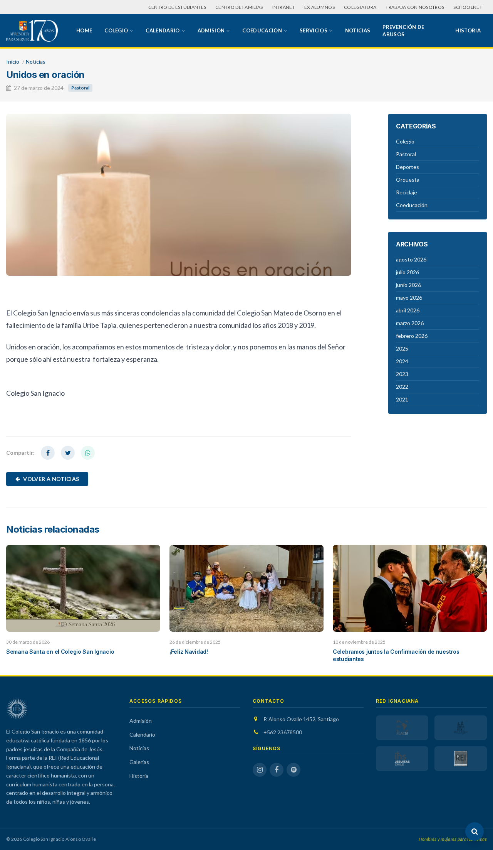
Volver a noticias (51, 479)
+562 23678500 (282, 732)
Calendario (162, 30)
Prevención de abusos (403, 30)
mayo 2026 (409, 297)
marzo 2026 (410, 323)
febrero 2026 (412, 335)
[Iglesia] (460, 727)
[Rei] (460, 758)
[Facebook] (276, 770)
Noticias (358, 30)
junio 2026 (408, 285)
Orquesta (407, 179)
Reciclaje (406, 192)
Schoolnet (467, 7)
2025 (402, 348)
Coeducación (262, 30)
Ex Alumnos (319, 7)
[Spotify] (293, 770)
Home (84, 30)
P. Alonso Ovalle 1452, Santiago (301, 719)
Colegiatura (360, 7)
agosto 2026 (411, 259)
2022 (402, 386)
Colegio (116, 30)
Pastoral (80, 88)
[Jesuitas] (402, 758)
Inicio (12, 61)
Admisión (211, 30)
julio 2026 (407, 272)
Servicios (313, 30)
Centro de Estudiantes (177, 7)
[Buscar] (474, 831)
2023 (402, 374)
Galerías (139, 762)
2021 (402, 399)
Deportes (407, 167)
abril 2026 (407, 310)
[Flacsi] (402, 727)
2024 (402, 361)
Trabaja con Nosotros (415, 7)
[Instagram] (260, 770)
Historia (468, 30)
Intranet (283, 7)
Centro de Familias (239, 7)
